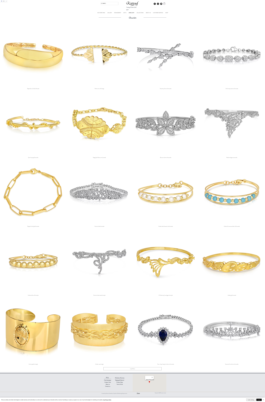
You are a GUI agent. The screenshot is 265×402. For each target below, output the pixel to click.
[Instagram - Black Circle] (158, 4)
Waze (138, 393)
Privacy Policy (119, 382)
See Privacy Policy (107, 399)
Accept (259, 399)
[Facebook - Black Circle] (155, 4)
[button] (161, 4)
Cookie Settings (251, 399)
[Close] (263, 400)
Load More (132, 369)
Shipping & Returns (119, 380)
